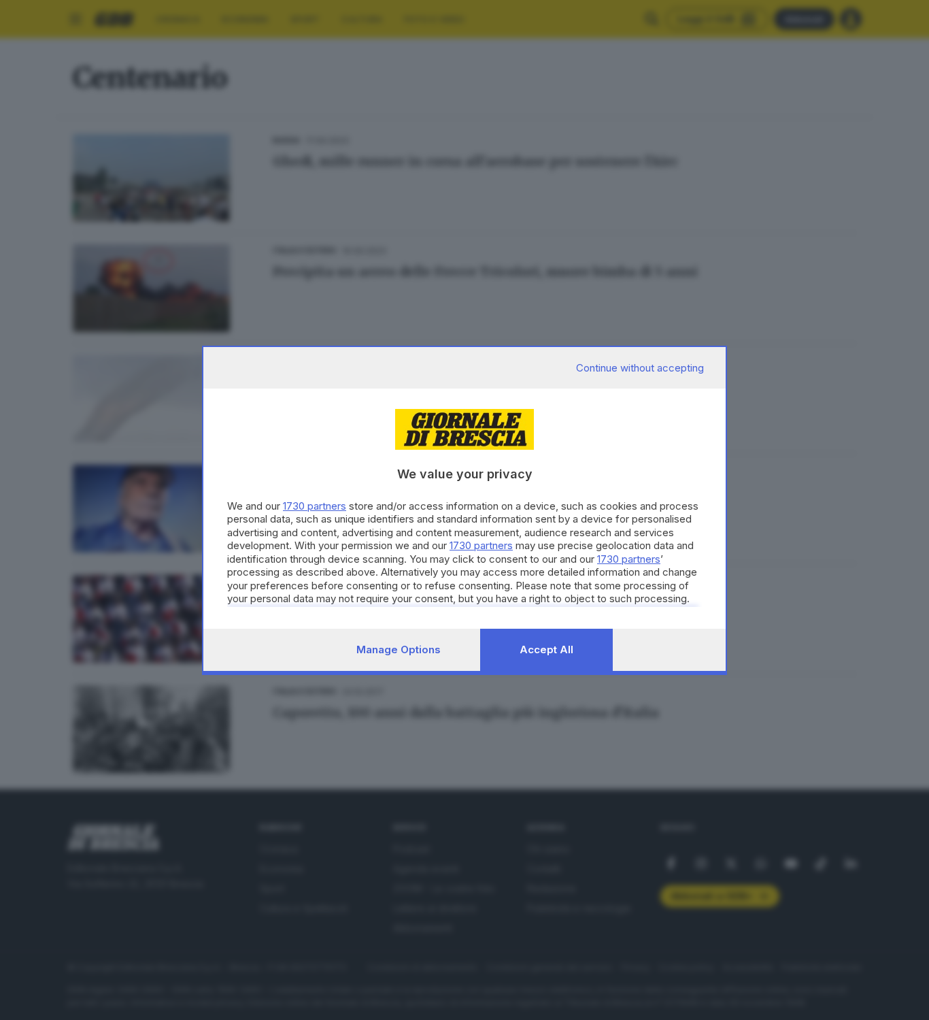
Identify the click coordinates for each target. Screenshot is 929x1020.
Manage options (398, 649)
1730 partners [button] (314, 505)
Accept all (546, 649)
